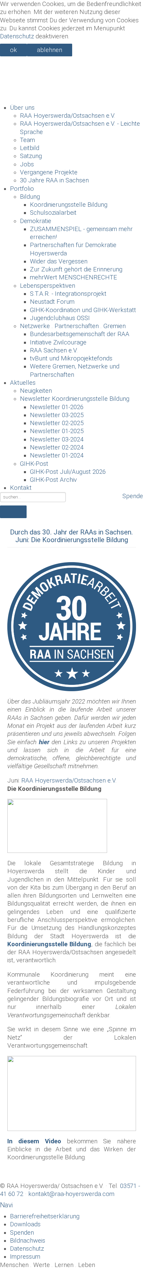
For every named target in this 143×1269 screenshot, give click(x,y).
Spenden (22, 1232)
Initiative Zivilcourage (58, 342)
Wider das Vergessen (58, 261)
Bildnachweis (27, 1240)
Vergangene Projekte (48, 172)
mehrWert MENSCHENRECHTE (73, 277)
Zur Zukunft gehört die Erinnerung (76, 269)
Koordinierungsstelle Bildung (68, 204)
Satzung (31, 156)
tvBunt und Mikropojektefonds (71, 358)
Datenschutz (17, 36)
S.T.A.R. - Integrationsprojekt (68, 293)
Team (27, 140)
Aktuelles (23, 382)
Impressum (25, 1256)
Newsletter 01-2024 (56, 455)
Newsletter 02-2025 (56, 423)
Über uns (22, 107)
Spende (132, 496)
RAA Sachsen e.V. (54, 350)
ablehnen (49, 50)
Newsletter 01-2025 (56, 431)
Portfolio (22, 188)
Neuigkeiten (36, 390)
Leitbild (29, 148)
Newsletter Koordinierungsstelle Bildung (74, 398)
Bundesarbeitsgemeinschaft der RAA (79, 334)
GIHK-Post (34, 463)
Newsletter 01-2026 (56, 407)
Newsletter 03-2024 (56, 439)
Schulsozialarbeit (53, 212)
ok (13, 50)
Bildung (30, 196)
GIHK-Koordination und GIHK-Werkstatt (83, 310)
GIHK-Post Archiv (53, 479)
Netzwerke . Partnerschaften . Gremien (73, 326)
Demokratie (35, 221)
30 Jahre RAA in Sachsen (54, 180)
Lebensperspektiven (47, 285)
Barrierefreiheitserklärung (44, 1216)
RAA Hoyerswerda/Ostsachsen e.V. (67, 115)
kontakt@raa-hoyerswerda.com (71, 1194)
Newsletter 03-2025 (56, 415)
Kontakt (21, 487)
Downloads (25, 1224)
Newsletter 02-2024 (56, 447)
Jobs (27, 164)
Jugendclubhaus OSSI (60, 318)
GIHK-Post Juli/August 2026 (68, 471)
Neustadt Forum (52, 301)
